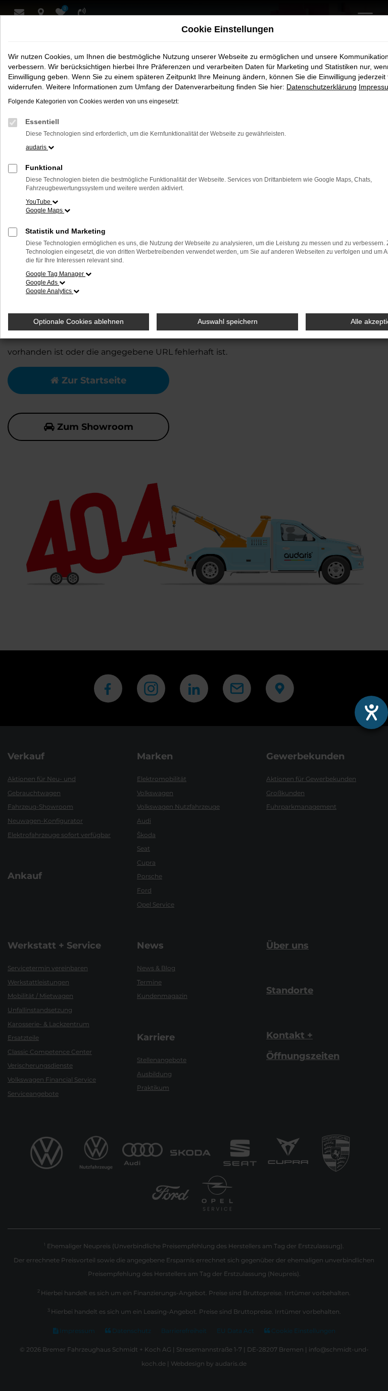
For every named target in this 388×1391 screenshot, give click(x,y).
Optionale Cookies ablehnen (78, 321)
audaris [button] (37, 147)
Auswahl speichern (228, 321)
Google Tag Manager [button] (55, 273)
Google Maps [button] (45, 210)
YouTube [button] (39, 201)
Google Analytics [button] (49, 291)
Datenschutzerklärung (321, 87)
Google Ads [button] (42, 282)
